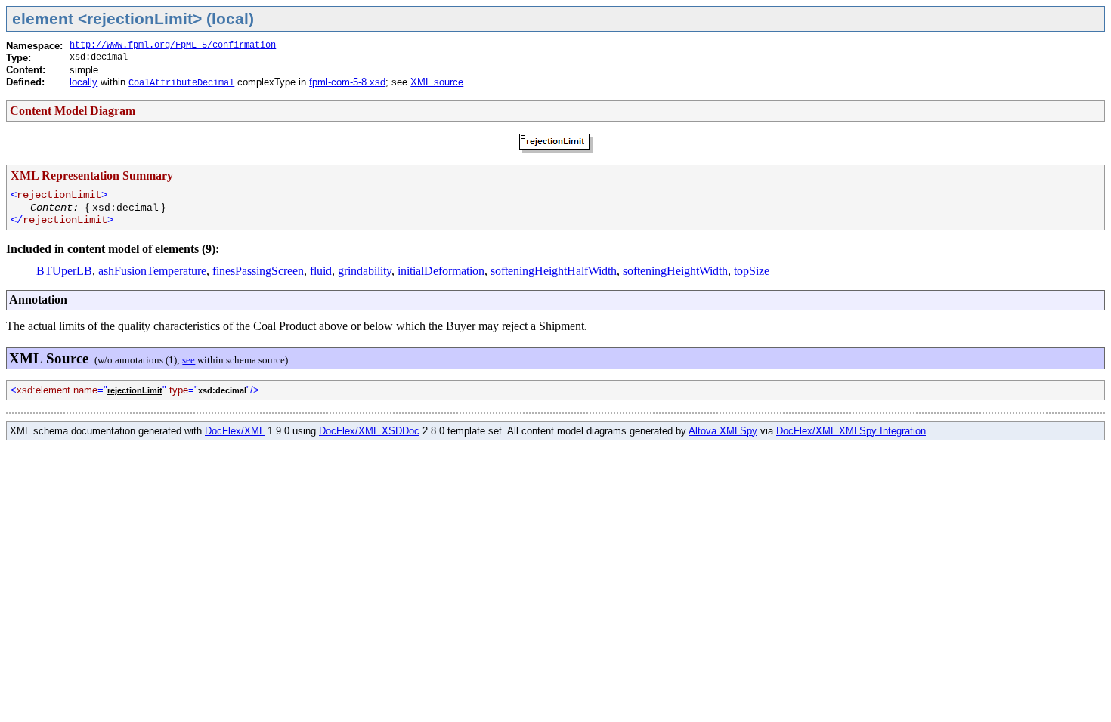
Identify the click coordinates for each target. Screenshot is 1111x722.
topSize (751, 270)
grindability (364, 270)
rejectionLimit (134, 390)
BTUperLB (64, 270)
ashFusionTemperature (152, 270)
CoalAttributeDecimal (181, 83)
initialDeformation (441, 270)
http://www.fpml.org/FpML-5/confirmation (173, 45)
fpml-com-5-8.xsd (347, 82)
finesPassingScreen (258, 270)
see (188, 360)
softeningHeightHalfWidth (554, 270)
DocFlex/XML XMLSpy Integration (851, 431)
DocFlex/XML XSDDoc (369, 431)
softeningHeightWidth (675, 270)
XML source (436, 82)
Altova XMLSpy (723, 431)
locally (83, 82)
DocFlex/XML (235, 431)
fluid (321, 270)
